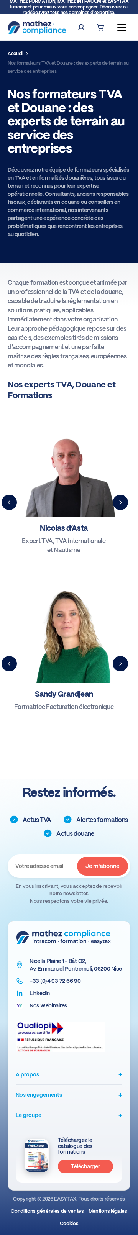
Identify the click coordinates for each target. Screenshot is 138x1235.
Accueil (15, 54)
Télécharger (85, 1166)
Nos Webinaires (48, 1005)
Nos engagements (69, 1094)
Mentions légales (108, 1211)
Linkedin (40, 993)
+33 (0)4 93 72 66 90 (55, 981)
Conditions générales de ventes (47, 1211)
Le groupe (69, 1114)
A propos (69, 1074)
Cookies (69, 1223)
